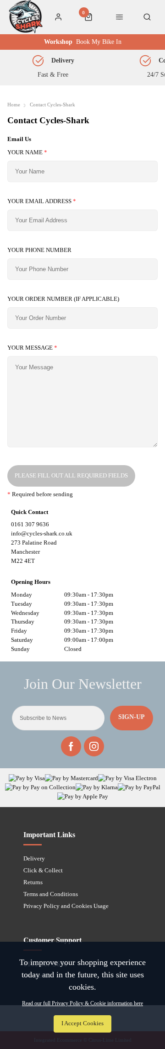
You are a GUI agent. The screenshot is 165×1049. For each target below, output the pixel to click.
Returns (33, 882)
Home (13, 104)
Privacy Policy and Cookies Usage (66, 905)
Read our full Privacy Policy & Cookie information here (82, 1003)
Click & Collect (43, 870)
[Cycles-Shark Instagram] (94, 746)
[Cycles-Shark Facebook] (71, 746)
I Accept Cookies (82, 1023)
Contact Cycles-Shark (52, 104)
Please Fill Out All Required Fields (71, 475)
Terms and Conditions (50, 894)
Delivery (34, 858)
